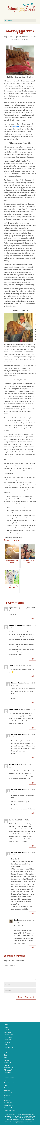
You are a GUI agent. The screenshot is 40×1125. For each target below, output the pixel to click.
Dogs (16, 37)
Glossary (7, 1042)
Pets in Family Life (24, 37)
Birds (5, 1057)
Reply (32, 618)
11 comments (24, 39)
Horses (6, 1060)
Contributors (8, 1035)
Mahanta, (15, 126)
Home (6, 1025)
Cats (5, 1055)
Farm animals (8, 1067)
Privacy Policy (20, 1122)
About (6, 1027)
